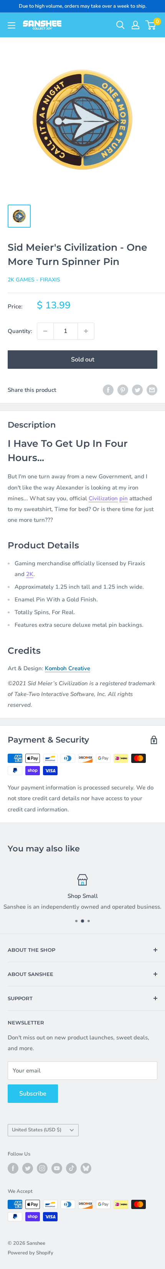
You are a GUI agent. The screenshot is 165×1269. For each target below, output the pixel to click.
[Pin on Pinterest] (122, 389)
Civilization (103, 498)
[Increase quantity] (86, 331)
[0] (151, 25)
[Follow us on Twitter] (27, 1168)
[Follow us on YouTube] (56, 1168)
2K (29, 574)
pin (123, 498)
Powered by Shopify (30, 1252)
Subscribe (32, 1093)
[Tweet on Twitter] (137, 389)
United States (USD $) (36, 1129)
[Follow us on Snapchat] (86, 1168)
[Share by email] (152, 389)
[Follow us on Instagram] (42, 1168)
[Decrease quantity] (45, 331)
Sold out (82, 359)
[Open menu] (11, 25)
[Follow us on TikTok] (71, 1168)
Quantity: (20, 331)
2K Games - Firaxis (34, 279)
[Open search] (120, 25)
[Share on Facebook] (108, 389)
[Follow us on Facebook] (13, 1168)
